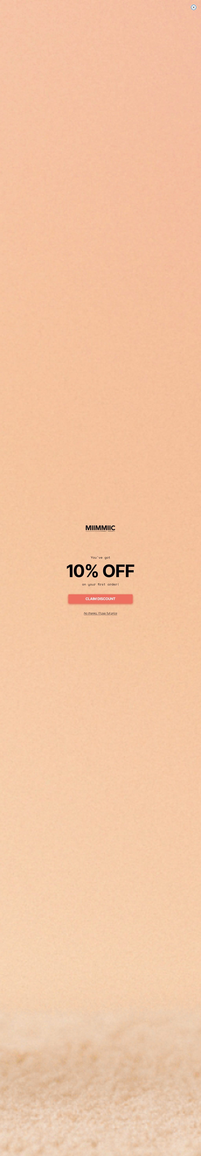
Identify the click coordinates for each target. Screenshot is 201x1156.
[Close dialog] (193, 7)
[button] (100, 599)
